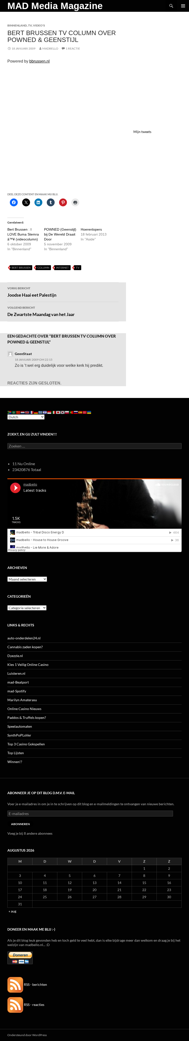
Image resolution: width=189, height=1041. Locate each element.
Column (43, 267)
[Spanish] (80, 412)
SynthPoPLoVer (19, 735)
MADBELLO (50, 48)
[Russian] (76, 412)
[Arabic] (14, 412)
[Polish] (67, 412)
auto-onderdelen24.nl (24, 638)
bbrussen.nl (39, 61)
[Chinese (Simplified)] (18, 412)
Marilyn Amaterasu (22, 700)
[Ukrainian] (89, 412)
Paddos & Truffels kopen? (26, 717)
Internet (62, 267)
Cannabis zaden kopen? (25, 647)
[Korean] (63, 412)
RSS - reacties (33, 1004)
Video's (39, 25)
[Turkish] (85, 412)
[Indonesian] (49, 412)
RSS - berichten (35, 984)
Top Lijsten (15, 753)
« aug (12, 911)
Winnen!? (14, 762)
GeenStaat (23, 354)
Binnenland (17, 25)
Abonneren (20, 824)
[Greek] (40, 412)
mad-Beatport (18, 682)
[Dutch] (23, 412)
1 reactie (73, 48)
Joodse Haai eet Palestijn (31, 292)
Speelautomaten (19, 726)
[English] (27, 412)
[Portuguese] (71, 412)
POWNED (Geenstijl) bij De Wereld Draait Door (60, 234)
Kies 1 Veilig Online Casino (27, 664)
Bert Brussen (21, 267)
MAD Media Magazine (55, 6)
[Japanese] (58, 412)
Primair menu (183, 6)
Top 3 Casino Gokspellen (26, 744)
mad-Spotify (16, 691)
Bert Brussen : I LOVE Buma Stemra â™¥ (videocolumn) (23, 234)
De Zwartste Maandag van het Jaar (41, 311)
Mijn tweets (142, 132)
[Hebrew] (45, 412)
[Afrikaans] (9, 412)
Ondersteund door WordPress (27, 1035)
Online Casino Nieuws (24, 709)
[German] (36, 412)
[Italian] (54, 412)
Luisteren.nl (16, 673)
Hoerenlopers (91, 229)
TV (30, 25)
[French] (32, 412)
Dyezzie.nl (15, 656)
